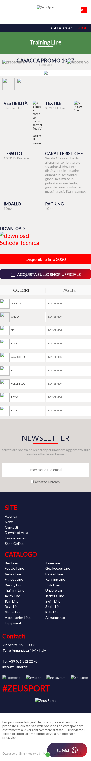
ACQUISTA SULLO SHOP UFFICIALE (49, 274)
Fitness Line (14, 579)
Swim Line (52, 601)
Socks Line (53, 606)
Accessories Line (18, 617)
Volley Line (13, 574)
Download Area (16, 532)
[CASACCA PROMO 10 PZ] (46, 73)
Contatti (11, 527)
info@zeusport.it (15, 667)
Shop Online (14, 543)
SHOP (82, 28)
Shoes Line (13, 612)
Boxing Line (13, 585)
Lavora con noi (15, 538)
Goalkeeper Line (57, 568)
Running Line (55, 579)
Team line (52, 563)
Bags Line (12, 606)
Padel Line (53, 585)
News (9, 522)
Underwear (53, 590)
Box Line (11, 563)
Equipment (13, 623)
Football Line (14, 568)
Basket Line (54, 574)
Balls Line (52, 612)
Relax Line (12, 596)
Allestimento (55, 617)
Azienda (11, 516)
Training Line (45, 42)
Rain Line (11, 601)
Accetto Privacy (47, 482)
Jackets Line (54, 596)
